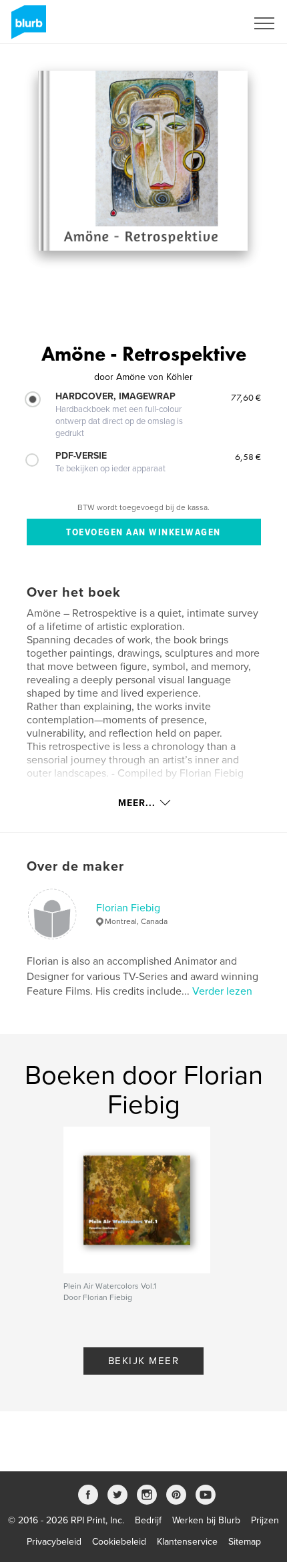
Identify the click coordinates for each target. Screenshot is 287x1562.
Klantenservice (187, 1541)
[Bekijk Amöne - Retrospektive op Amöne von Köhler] (143, 161)
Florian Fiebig (128, 908)
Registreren (205, 23)
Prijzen (265, 1520)
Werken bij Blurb (206, 1520)
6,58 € (248, 457)
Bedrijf (148, 1520)
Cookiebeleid (119, 1541)
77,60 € (246, 397)
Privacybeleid (54, 1541)
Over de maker (75, 867)
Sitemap (244, 1541)
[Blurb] (26, 27)
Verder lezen (222, 991)
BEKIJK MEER (144, 1361)
